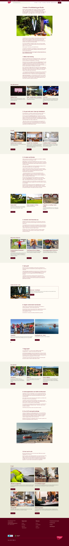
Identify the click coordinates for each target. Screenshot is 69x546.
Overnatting (44, 2)
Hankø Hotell (24, 161)
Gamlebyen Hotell (32, 115)
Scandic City (44, 67)
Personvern (37, 527)
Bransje (23, 523)
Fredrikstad (52, 522)
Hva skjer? (39, 2)
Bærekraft (9, 0)
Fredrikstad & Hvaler (54, 521)
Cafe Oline (37, 184)
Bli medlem (23, 524)
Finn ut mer (12, 103)
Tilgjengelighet (12, 0)
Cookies (37, 526)
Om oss (37, 523)
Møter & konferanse (54, 2)
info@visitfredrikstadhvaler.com (12, 523)
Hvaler (51, 524)
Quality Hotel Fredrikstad (26, 75)
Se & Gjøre (36, 2)
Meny (59, 2)
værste (40, 272)
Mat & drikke (48, 2)
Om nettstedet (38, 524)
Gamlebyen (52, 526)
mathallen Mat (36, 272)
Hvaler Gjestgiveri (29, 178)
